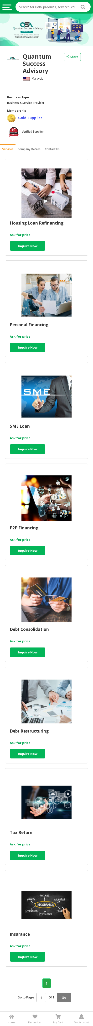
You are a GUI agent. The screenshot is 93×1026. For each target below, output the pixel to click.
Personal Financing (29, 324)
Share (74, 57)
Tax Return (21, 832)
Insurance (20, 934)
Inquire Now (27, 246)
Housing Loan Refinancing (36, 223)
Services (7, 149)
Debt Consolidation (29, 629)
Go (64, 997)
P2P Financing (24, 528)
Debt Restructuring (29, 731)
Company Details (29, 149)
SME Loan (20, 426)
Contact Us (52, 149)
